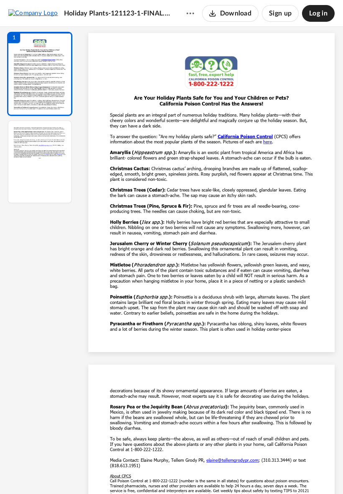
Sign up (280, 13)
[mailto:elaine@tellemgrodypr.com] (232, 460)
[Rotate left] (257, 473)
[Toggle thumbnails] (134, 473)
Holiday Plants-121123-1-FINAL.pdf (117, 13)
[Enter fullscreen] (288, 473)
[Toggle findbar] (149, 473)
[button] (39, 74)
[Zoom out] (212, 473)
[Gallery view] (273, 473)
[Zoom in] (241, 473)
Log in (318, 13)
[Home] (33, 13)
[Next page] (195, 473)
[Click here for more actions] (190, 13)
